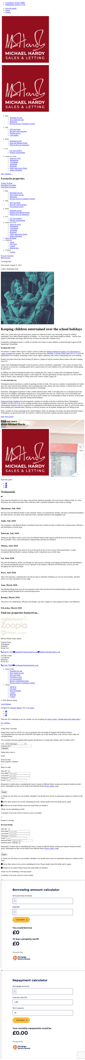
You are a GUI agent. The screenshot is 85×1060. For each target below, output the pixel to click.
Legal (3, 704)
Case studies (14, 135)
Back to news (5, 258)
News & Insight (10, 8)
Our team (13, 689)
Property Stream (15, 708)
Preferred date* (6, 840)
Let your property (16, 151)
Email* (3, 780)
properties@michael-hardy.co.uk (26, 652)
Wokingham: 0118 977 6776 (15, 5)
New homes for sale (17, 120)
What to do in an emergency (19, 145)
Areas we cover (15, 158)
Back (3, 417)
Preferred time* (6, 843)
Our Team (13, 244)
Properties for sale (16, 118)
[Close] (2, 725)
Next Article (9, 417)
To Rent (9, 183)
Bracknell (13, 166)
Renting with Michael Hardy (20, 212)
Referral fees (14, 248)
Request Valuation (7, 256)
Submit (4, 792)
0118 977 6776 (8, 652)
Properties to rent (16, 141)
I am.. (3, 744)
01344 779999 (8, 665)
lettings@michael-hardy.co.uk (49, 652)
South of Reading (16, 170)
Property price (6, 746)
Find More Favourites (8, 185)
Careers (12, 246)
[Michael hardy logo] (25, 63)
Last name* (5, 775)
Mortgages (13, 122)
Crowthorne (14, 162)
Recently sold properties (18, 131)
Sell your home (15, 129)
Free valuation (6, 174)
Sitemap (8, 704)
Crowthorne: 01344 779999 (15, 3)
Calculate (5, 748)
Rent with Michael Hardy (19, 143)
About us (13, 687)
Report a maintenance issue (19, 681)
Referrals (13, 695)
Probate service (15, 133)
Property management (17, 153)
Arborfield (13, 164)
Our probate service (16, 207)
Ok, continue (5, 723)
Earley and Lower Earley (18, 168)
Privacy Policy (49, 786)
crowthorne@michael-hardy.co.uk (26, 665)
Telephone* (5, 778)
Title (2, 771)
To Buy (4, 183)
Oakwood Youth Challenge (10, 401)
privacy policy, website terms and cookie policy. (64, 719)
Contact (8, 12)
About (7, 10)
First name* (5, 773)
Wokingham (14, 160)
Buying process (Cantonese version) (22, 124)
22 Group (30, 708)
